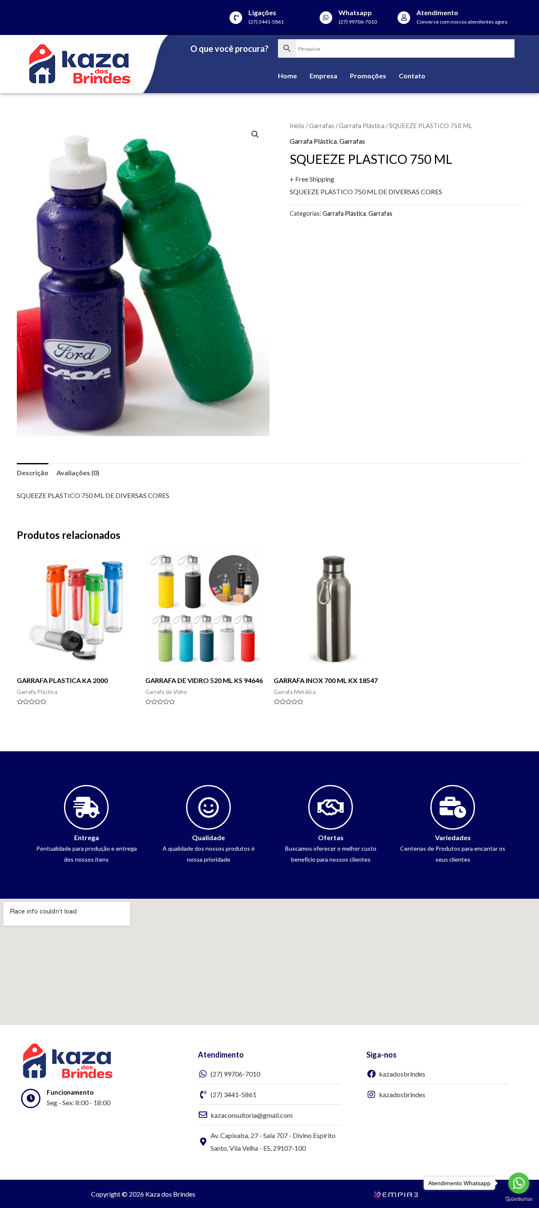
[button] (255, 134)
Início (297, 125)
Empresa (323, 76)
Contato (412, 76)
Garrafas (321, 125)
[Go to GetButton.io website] (518, 1199)
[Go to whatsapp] (518, 1183)
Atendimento (437, 12)
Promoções (368, 76)
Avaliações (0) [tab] (77, 473)
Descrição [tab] (32, 473)
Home (287, 76)
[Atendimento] (404, 17)
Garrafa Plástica (361, 125)
